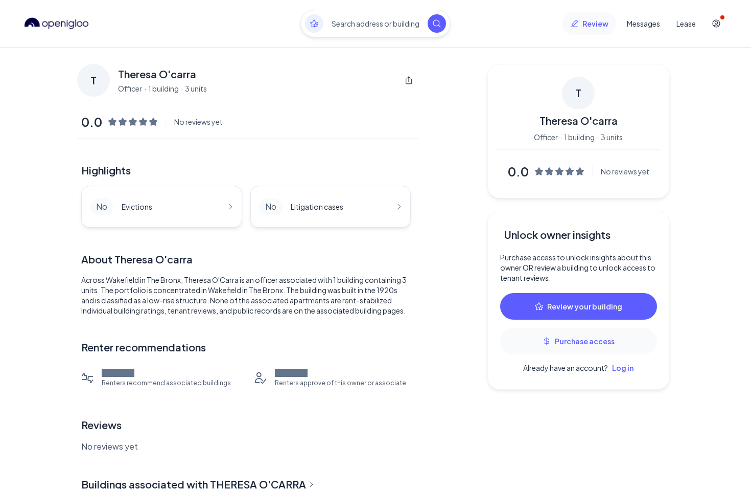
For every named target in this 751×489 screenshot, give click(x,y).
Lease (686, 23)
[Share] (408, 80)
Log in (622, 367)
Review (595, 23)
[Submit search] (437, 23)
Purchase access (585, 341)
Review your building (584, 306)
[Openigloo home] (57, 23)
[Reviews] (314, 23)
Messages (643, 23)
